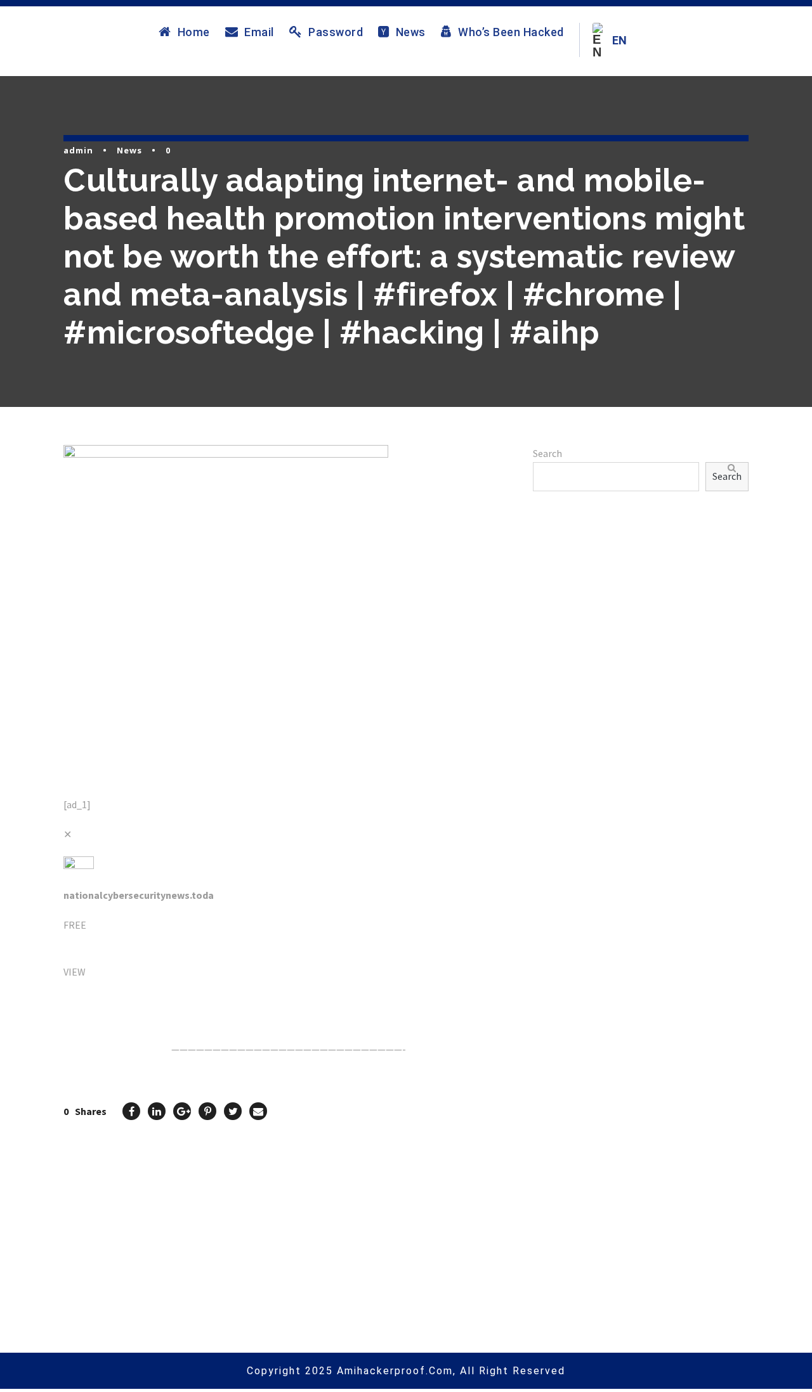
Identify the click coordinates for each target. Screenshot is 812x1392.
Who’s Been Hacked (511, 31)
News (411, 31)
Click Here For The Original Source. (143, 1001)
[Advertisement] (641, 649)
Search (547, 453)
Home (194, 31)
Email (259, 31)
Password (335, 31)
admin (78, 150)
